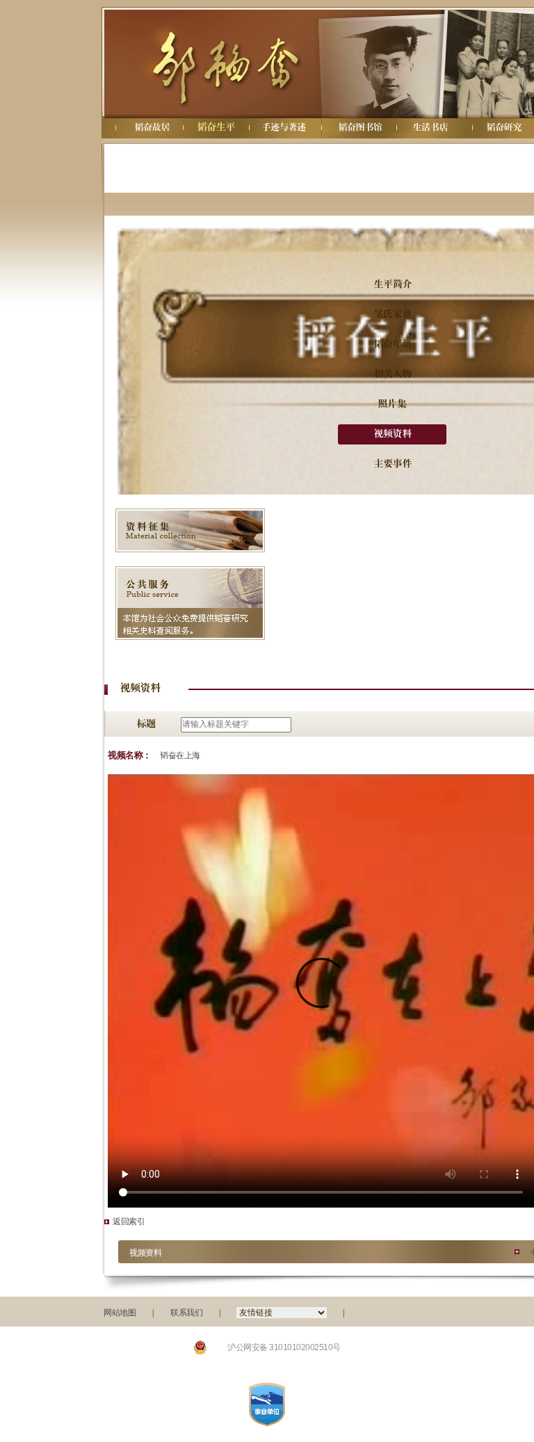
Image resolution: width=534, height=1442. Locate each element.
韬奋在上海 (180, 755)
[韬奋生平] (214, 127)
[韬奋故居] (151, 127)
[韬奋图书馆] (360, 127)
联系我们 (186, 1312)
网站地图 (120, 1312)
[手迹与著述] (283, 127)
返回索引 (129, 1221)
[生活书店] (430, 127)
